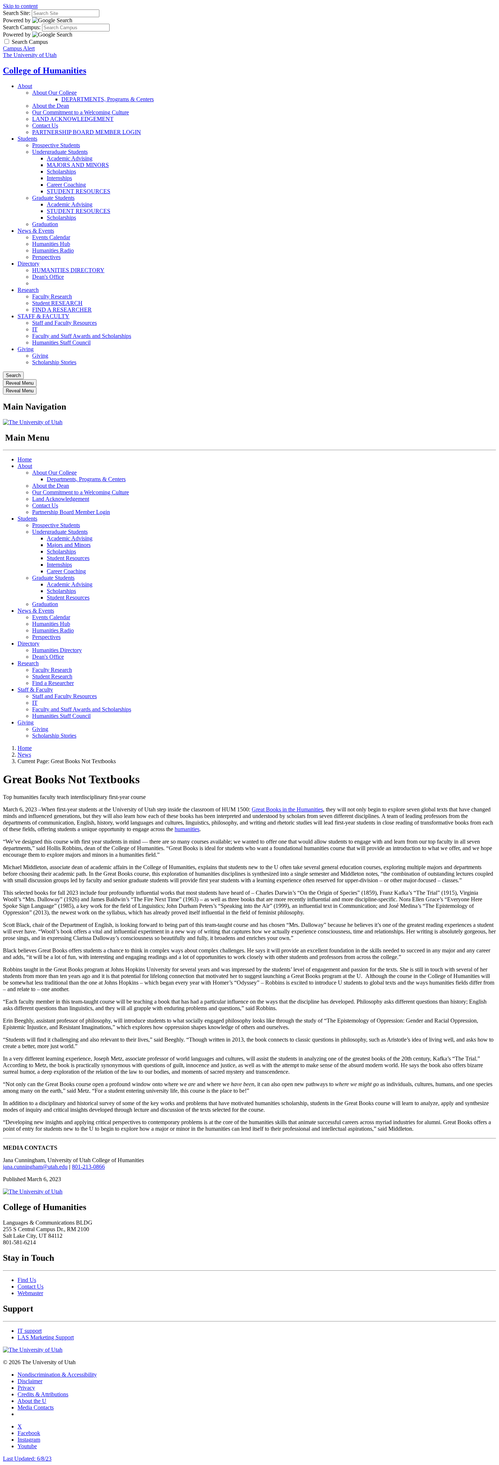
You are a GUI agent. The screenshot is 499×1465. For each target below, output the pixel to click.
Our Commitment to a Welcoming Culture (80, 112)
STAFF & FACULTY (43, 316)
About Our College (54, 93)
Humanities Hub (51, 244)
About (25, 86)
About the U (32, 1401)
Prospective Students (56, 145)
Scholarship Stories (54, 362)
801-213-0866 (88, 1167)
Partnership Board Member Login (71, 512)
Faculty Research (52, 296)
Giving (26, 349)
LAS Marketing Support (46, 1337)
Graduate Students (53, 198)
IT (35, 329)
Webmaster (30, 1293)
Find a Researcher (53, 683)
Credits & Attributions (43, 1394)
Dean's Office (48, 277)
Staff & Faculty (35, 689)
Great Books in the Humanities (287, 809)
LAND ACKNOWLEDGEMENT (73, 119)
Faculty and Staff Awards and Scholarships (81, 336)
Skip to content (20, 6)
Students (27, 139)
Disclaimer (30, 1381)
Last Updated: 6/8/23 (27, 1459)
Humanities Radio (53, 250)
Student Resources (68, 558)
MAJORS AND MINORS (78, 165)
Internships (59, 178)
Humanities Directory (57, 650)
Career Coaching (66, 185)
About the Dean (50, 106)
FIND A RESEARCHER (62, 310)
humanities (187, 829)
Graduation (45, 224)
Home (25, 459)
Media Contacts (36, 1407)
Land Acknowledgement (60, 499)
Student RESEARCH (57, 303)
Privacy (26, 1388)
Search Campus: (22, 27)
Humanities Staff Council (61, 342)
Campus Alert (19, 48)
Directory (28, 263)
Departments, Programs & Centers (86, 479)
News (24, 754)
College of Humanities (44, 70)
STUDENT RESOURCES (78, 191)
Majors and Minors (69, 545)
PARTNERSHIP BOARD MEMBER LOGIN (86, 132)
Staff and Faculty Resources (64, 323)
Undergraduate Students (60, 152)
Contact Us (45, 125)
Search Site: (16, 13)
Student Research (52, 676)
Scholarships (61, 171)
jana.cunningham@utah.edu (35, 1167)
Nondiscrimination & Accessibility (57, 1374)
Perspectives (46, 257)
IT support (30, 1331)
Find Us (27, 1280)
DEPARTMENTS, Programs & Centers (107, 99)
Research (28, 290)
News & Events (36, 231)
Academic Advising (69, 158)
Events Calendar (51, 237)
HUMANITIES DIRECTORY (68, 270)
